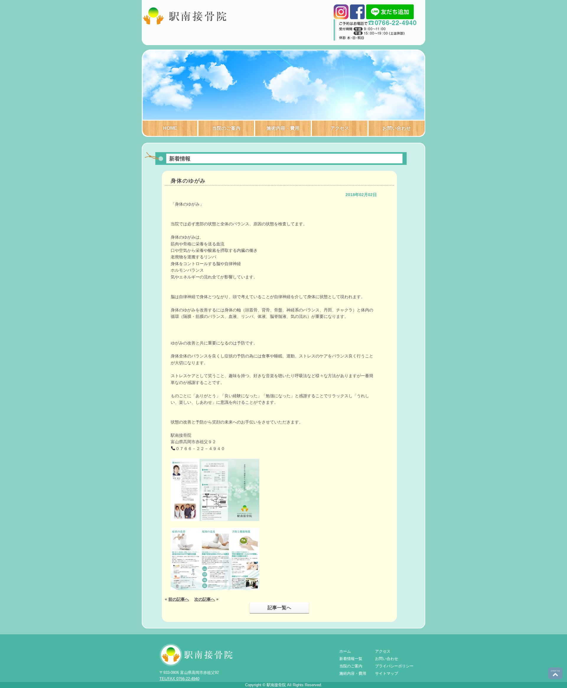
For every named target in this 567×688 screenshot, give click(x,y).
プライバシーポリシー (394, 666)
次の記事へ (204, 599)
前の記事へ (178, 599)
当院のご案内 (226, 128)
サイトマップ (386, 673)
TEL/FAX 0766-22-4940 (179, 678)
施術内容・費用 (282, 128)
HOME (170, 128)
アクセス (339, 128)
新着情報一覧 (350, 658)
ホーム (345, 651)
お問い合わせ (396, 128)
